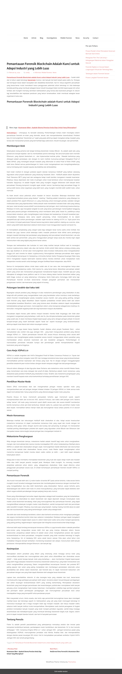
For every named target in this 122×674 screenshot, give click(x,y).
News (78, 38)
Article (34, 38)
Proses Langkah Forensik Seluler (97, 77)
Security (86, 38)
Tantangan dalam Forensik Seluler (97, 73)
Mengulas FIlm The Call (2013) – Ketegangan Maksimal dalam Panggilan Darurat (100, 60)
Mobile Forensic (66, 38)
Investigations (52, 38)
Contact (95, 38)
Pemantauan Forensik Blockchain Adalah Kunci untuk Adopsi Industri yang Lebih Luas (43, 643)
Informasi (38, 72)
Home (26, 38)
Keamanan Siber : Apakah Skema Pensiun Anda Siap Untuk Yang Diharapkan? (47, 128)
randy (28, 72)
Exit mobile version (61, 671)
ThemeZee (72, 662)
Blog (41, 38)
